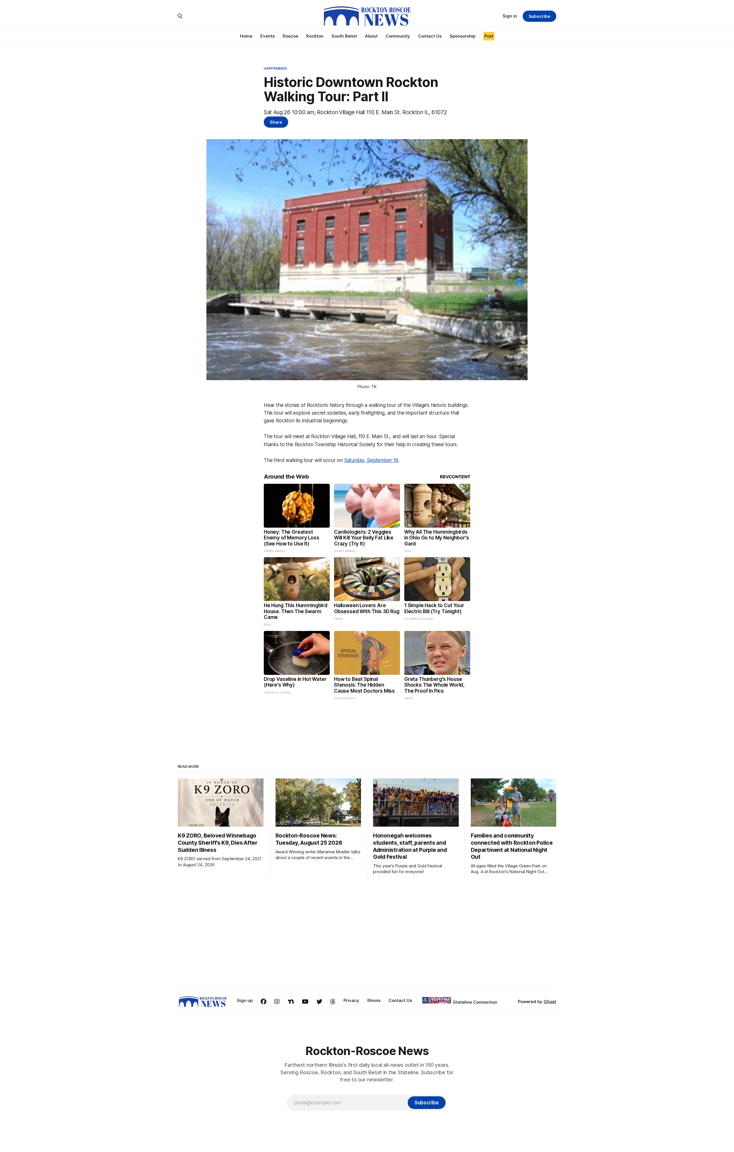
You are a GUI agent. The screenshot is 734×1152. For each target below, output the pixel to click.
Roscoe (290, 36)
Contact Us (430, 36)
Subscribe (539, 16)
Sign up (245, 1000)
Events (267, 36)
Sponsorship (462, 36)
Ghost (550, 1001)
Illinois (373, 1000)
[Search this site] (180, 16)
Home (246, 36)
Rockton (314, 36)
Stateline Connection (475, 1002)
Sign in (510, 16)
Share (276, 122)
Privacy (351, 1000)
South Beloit (344, 36)
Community (398, 36)
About (371, 36)
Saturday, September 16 (371, 460)
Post (488, 36)
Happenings (275, 68)
